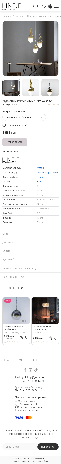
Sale (34, 360)
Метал (40, 168)
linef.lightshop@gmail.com (30, 377)
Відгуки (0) (8, 259)
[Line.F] (11, 5)
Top (20, 360)
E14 (39, 181)
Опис (5, 233)
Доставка (7, 242)
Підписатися (48, 446)
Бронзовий (53, 172)
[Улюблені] (44, 6)
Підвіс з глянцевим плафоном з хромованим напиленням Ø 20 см (14, 328)
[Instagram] (30, 370)
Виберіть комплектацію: (14, 111)
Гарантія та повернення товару (19, 268)
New (5, 360)
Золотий (41, 172)
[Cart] (21, 337)
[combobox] (24, 117)
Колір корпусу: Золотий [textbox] (18, 117)
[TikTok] (36, 370)
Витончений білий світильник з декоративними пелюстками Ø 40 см (43, 328)
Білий (40, 177)
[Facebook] (25, 370)
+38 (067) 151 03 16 (28, 381)
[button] (56, 6)
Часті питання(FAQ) (13, 276)
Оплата (6, 251)
